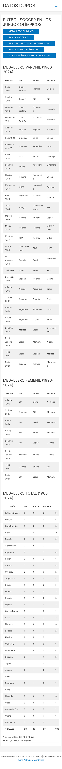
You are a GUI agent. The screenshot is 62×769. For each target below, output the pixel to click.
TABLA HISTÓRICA (18, 37)
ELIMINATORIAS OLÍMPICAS (23, 49)
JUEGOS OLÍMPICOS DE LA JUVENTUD (29, 55)
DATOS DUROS (19, 5)
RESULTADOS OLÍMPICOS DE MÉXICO (29, 43)
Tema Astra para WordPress (31, 760)
